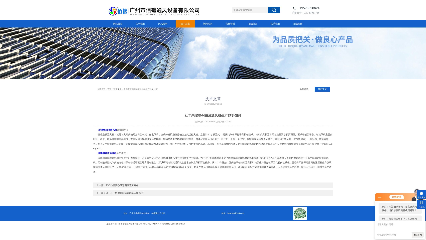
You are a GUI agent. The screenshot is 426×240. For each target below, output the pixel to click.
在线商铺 (297, 23)
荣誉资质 (230, 23)
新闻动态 (207, 23)
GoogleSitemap (178, 224)
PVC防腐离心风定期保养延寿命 (122, 185)
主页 (109, 89)
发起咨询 (418, 235)
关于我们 (140, 23)
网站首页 (117, 23)
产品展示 (162, 23)
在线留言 (252, 23)
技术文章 (185, 23)
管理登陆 (166, 224)
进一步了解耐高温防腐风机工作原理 (124, 193)
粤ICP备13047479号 (152, 224)
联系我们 (275, 23)
